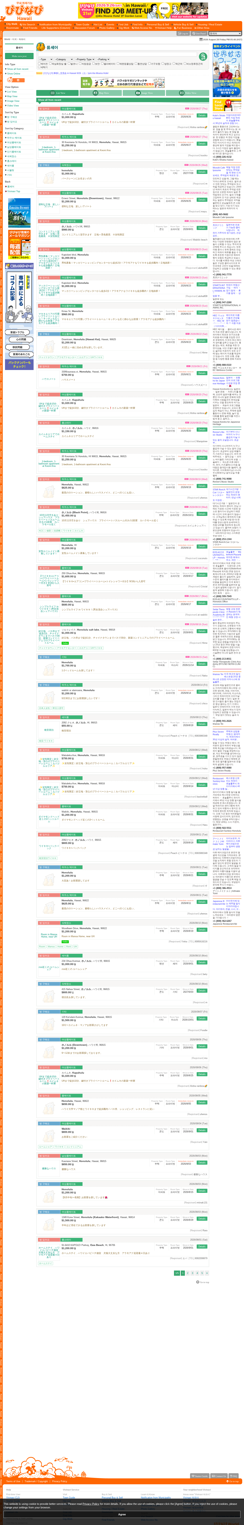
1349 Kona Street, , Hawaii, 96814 (98, 1217)
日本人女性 (44, 708)
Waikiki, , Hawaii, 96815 (80, 811)
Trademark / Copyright (36, 1481)
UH (75, 946)
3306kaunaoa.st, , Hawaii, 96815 (84, 371)
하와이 (22, 39)
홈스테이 (11, 161)
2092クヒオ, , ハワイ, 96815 (81, 840)
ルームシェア (45, 1147)
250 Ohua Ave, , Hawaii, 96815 (83, 573)
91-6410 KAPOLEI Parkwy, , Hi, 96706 (88, 1245)
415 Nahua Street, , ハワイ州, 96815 (85, 989)
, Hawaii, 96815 (75, 601)
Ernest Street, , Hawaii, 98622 (90, 198)
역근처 (178, 63)
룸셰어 (19, 47)
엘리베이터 (109, 63)
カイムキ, (73, 114)
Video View (13, 105)
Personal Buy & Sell (112, 1497)
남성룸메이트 (14, 147)
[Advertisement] (227, 955)
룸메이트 (11, 133)
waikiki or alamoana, (78, 690)
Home (60, 946)
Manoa (51, 946)
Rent (68, 946)
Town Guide (69, 1497)
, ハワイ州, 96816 (84, 512)
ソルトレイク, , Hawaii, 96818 (88, 629)
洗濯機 (57, 530)
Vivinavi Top (13, 191)
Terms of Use (13, 1481)
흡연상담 (142, 63)
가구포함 (155, 63)
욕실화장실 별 (59, 63)
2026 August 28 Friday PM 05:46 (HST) (222, 39)
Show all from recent (17, 69)
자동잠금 (86, 63)
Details (202, 115)
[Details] (49, 121)
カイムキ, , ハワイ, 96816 (80, 428)
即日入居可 (58, 708)
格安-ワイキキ (46, 741)
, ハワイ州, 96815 (76, 226)
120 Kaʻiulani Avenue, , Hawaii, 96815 (87, 1017)
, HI (69, 545)
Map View (12, 96)
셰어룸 (10, 165)
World (7, 39)
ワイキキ (67, 530)
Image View (13, 101)
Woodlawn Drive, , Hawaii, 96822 (84, 928)
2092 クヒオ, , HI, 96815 (79, 722)
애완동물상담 (126, 63)
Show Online (13, 73)
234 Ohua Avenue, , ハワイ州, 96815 (86, 961)
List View (12, 92)
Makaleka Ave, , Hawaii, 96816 (83, 755)
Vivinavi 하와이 (191, 1497)
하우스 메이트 (14, 138)
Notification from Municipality (156, 1497)
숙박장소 (11, 156)
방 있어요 (12, 122)
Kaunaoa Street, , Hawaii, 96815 (84, 1161)
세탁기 (44, 67)
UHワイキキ (96, 357)
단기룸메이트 (14, 152)
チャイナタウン (46, 357)
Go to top (234, 1481)
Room (42, 946)
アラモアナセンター (66, 357)
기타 (9, 175)
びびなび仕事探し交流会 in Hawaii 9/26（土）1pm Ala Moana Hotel (72, 73)
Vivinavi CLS (13, 1497)
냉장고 (167, 63)
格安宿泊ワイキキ (47, 858)
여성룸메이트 (14, 142)
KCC (41, 530)
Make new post (19, 56)
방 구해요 (12, 117)
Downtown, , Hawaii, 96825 (89, 339)
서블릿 (10, 170)
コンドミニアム (73, 1147)
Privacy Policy (59, 1481)
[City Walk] (11, 24)
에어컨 (44, 63)
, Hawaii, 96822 (75, 484)
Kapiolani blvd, (75, 254)
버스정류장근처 (194, 63)
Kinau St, (72, 311)
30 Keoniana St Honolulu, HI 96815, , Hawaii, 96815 (94, 142)
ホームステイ (45, 1263)
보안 (97, 63)
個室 (49, 530)
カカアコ (83, 357)
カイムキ (78, 530)
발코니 (74, 63)
